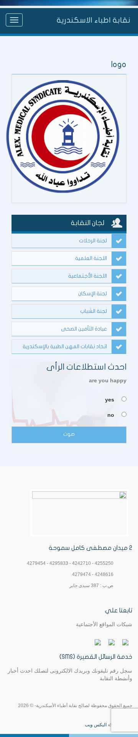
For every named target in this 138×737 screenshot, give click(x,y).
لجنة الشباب (93, 311)
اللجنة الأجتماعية (87, 276)
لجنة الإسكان (92, 293)
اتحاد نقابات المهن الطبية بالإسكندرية (65, 346)
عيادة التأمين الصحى (84, 329)
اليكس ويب (96, 724)
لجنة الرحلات (93, 240)
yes (109, 399)
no (110, 415)
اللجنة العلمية (91, 258)
